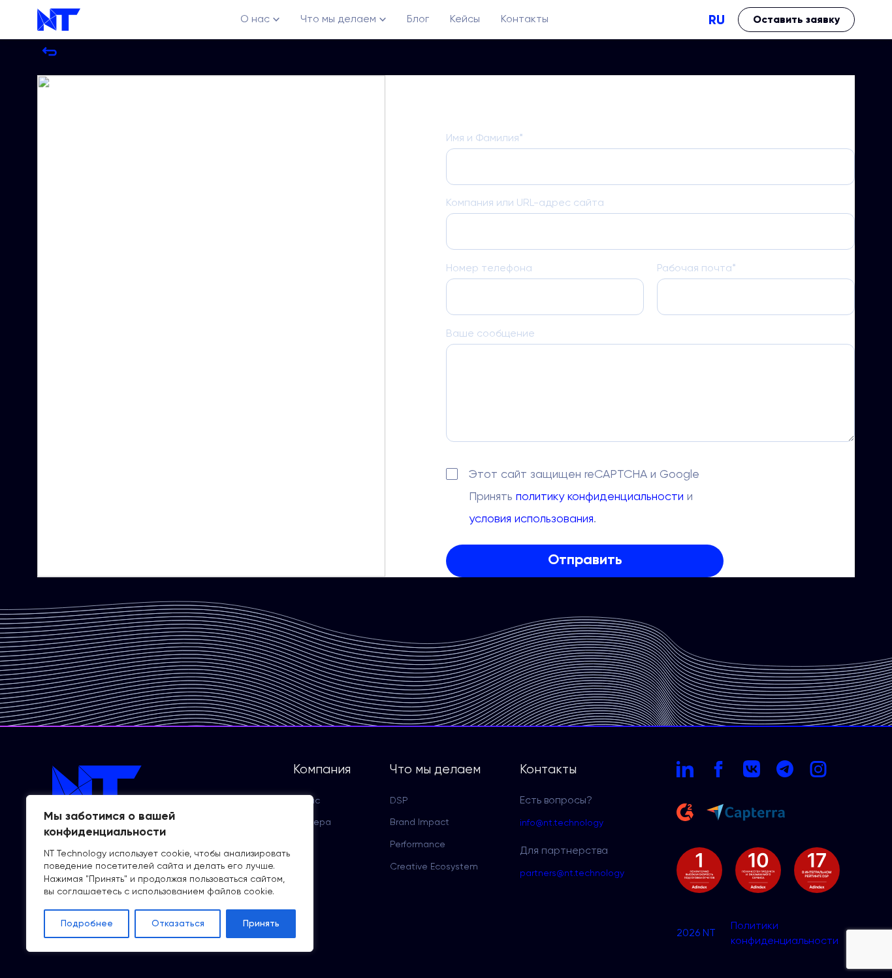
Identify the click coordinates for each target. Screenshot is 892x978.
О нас (255, 19)
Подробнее (87, 923)
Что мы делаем (338, 19)
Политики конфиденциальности (784, 933)
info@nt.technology (561, 823)
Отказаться (177, 923)
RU (717, 19)
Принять (261, 923)
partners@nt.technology (572, 873)
